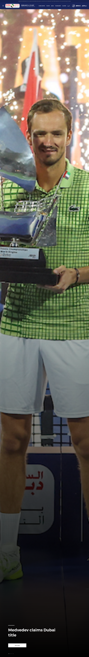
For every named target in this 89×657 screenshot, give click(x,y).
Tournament (58, 5)
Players (64, 5)
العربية (68, 5)
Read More (17, 645)
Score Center (42, 5)
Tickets (48, 5)
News (52, 5)
